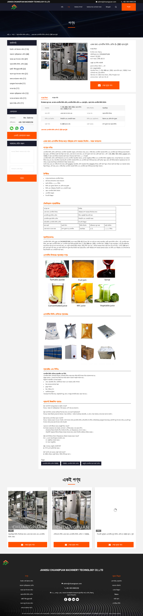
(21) (19, 74)
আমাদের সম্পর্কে (78, 7)
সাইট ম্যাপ (116, 599)
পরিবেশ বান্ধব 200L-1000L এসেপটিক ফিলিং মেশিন (115, 534)
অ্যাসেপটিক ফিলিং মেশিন (22, 34)
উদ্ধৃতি (128, 7)
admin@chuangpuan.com (107, 2)
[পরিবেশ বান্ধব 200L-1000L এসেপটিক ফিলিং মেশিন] (115, 510)
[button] (11, 515)
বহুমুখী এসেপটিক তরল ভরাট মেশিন (91, 463)
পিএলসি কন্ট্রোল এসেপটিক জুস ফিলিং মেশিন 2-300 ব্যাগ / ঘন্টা (71, 534)
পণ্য (69, 7)
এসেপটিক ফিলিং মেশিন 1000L (51, 463)
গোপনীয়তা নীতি (116, 603)
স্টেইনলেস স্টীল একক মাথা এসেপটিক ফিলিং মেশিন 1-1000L (28, 534)
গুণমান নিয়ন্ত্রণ (116, 590)
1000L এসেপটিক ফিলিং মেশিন (71, 463)
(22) (18, 69)
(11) (18, 79)
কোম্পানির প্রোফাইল (116, 581)
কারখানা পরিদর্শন (116, 585)
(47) (19, 59)
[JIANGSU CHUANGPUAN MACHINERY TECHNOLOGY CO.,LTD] (14, 7)
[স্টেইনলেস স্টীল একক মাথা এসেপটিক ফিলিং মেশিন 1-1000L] (27, 510)
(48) (19, 54)
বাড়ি (62, 7)
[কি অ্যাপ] (17, 128)
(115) (19, 49)
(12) (19, 93)
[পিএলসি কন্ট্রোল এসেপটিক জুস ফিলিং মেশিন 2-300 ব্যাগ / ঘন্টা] (71, 510)
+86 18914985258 (129, 2)
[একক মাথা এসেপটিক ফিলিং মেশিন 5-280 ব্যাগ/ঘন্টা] (69, 61)
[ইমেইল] (21, 128)
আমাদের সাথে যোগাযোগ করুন (94, 7)
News (116, 594)
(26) (19, 64)
